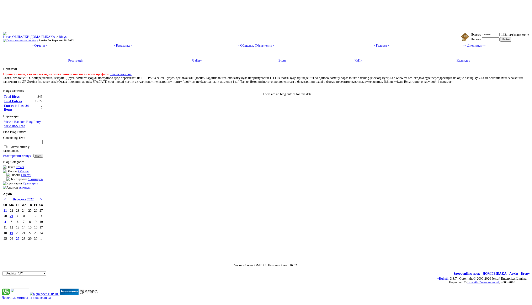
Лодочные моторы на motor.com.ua (26, 297)
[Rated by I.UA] (20, 294)
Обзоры (23, 171)
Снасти (26, 175)
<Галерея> (381, 45)
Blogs (62, 36)
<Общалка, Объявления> (256, 45)
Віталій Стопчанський (483, 282)
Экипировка (37, 179)
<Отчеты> (39, 45)
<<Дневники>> (474, 45)
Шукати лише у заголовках (16, 148)
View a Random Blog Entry (22, 121)
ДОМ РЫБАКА (495, 273)
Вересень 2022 (23, 199)
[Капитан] (69, 294)
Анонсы (25, 187)
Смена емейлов (121, 74)
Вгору (525, 273)
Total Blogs (12, 96)
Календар (463, 60)
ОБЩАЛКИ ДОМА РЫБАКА (33, 36)
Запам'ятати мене (516, 34)
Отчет (20, 167)
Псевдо (476, 34)
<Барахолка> (123, 45)
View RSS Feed (14, 126)
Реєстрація (75, 60)
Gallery (197, 60)
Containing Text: (14, 138)
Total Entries (13, 101)
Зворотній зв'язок (467, 273)
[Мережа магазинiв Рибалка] (88, 294)
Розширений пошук (17, 156)
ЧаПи (358, 60)
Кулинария (30, 183)
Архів (513, 273)
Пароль (476, 39)
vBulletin (443, 278)
